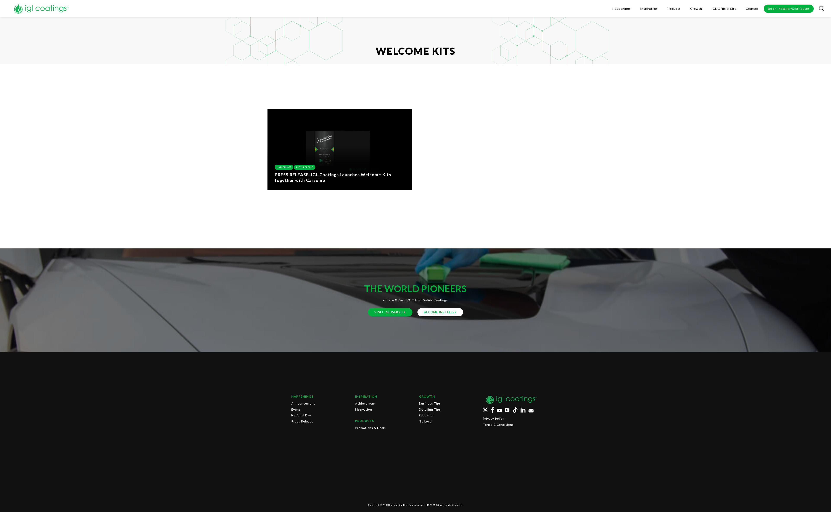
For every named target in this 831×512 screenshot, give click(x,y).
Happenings (284, 167)
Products (364, 420)
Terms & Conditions (498, 424)
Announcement (303, 403)
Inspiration (366, 396)
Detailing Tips (430, 409)
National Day (301, 415)
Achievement (365, 403)
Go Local (425, 421)
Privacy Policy (493, 418)
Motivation (363, 409)
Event (295, 409)
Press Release (304, 167)
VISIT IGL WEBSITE (390, 312)
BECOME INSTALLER (440, 312)
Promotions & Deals (370, 428)
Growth (427, 396)
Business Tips (430, 403)
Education (427, 415)
